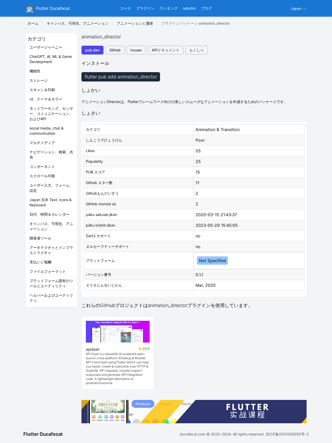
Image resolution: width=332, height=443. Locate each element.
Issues (136, 50)
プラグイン (145, 8)
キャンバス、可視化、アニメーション (77, 23)
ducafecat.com (193, 434)
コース (125, 8)
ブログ (206, 8)
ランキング (169, 8)
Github (115, 50)
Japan (296, 8)
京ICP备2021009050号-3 (287, 434)
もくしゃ (196, 50)
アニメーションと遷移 (135, 23)
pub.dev (92, 50)
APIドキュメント (165, 50)
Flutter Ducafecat (43, 434)
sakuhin (189, 8)
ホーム (32, 23)
